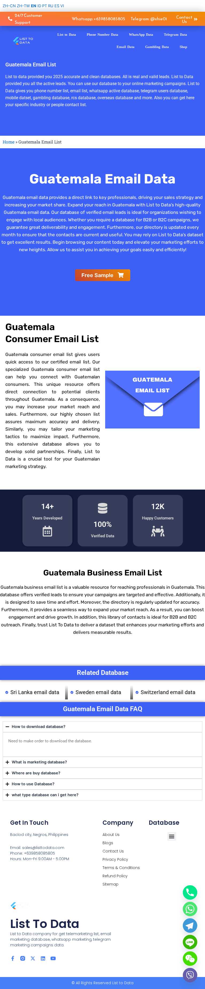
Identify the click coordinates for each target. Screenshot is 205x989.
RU (50, 5)
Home (8, 142)
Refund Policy (115, 876)
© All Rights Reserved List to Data (102, 983)
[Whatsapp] (190, 909)
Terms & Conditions (121, 867)
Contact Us (113, 851)
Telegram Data (175, 35)
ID (39, 5)
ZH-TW (23, 5)
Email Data (126, 47)
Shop (183, 47)
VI (62, 5)
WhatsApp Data (141, 35)
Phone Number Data (102, 35)
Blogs (107, 843)
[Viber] (190, 975)
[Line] (190, 942)
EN (33, 5)
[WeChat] (190, 958)
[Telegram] (190, 925)
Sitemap (110, 884)
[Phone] (190, 892)
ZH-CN (9, 5)
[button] (171, 836)
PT (44, 5)
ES (56, 5)
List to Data (66, 35)
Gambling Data (157, 47)
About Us (111, 834)
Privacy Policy (115, 859)
